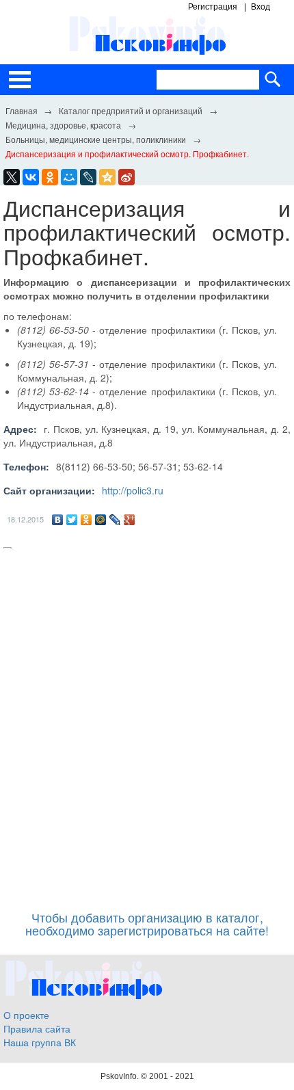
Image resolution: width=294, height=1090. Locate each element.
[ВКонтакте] (58, 520)
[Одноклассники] (86, 520)
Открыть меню (19, 79)
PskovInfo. (121, 1076)
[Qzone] (107, 177)
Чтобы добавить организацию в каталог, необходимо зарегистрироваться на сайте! (147, 924)
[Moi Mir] (69, 177)
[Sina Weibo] (126, 177)
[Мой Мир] (101, 520)
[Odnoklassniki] (50, 177)
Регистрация (212, 7)
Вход (260, 7)
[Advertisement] (147, 723)
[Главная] (21, 110)
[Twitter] (72, 520)
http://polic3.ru (132, 490)
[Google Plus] (129, 520)
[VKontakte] (31, 177)
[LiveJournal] (88, 177)
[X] (11, 177)
